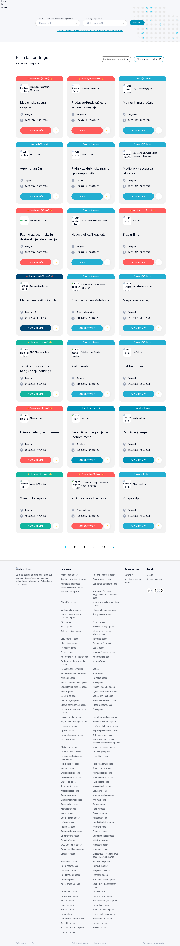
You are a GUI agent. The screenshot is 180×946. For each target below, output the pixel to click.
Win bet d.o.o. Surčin (90, 352)
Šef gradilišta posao (102, 614)
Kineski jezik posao (102, 786)
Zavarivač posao (100, 813)
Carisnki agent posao (70, 700)
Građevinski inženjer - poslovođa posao (71, 616)
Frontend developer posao (73, 927)
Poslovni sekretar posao (104, 575)
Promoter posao (100, 875)
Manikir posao (99, 927)
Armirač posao (99, 800)
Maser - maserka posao (104, 687)
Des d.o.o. (86, 418)
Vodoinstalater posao (71, 610)
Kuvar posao (98, 682)
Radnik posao (99, 809)
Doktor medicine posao (103, 836)
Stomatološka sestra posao (73, 673)
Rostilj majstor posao (70, 875)
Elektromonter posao (70, 591)
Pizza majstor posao (102, 705)
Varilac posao (67, 813)
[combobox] (39, 23)
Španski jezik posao (102, 768)
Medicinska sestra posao (104, 610)
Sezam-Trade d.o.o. (90, 88)
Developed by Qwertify (153, 943)
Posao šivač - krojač (102, 643)
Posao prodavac (68, 648)
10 (103, 547)
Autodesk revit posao (103, 735)
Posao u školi (99, 891)
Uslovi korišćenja (99, 943)
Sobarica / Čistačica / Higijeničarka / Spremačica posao (105, 594)
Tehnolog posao (100, 639)
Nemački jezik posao (102, 773)
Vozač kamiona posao (103, 696)
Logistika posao (100, 756)
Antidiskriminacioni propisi (133, 581)
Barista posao (67, 909)
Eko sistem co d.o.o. (39, 220)
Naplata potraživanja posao (105, 730)
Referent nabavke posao (72, 735)
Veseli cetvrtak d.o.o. (142, 286)
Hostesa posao (68, 879)
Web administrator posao (104, 879)
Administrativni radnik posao (74, 579)
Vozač (96, 669)
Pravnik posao (67, 691)
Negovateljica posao (102, 657)
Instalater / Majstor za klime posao (106, 604)
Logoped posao (68, 932)
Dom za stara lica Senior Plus (95, 220)
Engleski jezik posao (70, 773)
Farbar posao (99, 622)
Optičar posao (67, 730)
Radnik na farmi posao (103, 764)
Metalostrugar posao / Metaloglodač (103, 633)
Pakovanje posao (69, 861)
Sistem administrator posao (73, 705)
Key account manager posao (74, 721)
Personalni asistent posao (105, 721)
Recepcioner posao (102, 579)
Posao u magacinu (101, 861)
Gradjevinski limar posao (104, 914)
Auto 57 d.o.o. (36, 154)
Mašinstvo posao (69, 747)
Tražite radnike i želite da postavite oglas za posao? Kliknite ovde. (90, 30)
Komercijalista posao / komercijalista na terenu (72, 585)
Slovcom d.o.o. (139, 484)
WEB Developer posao (71, 845)
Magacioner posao (69, 643)
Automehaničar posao (71, 631)
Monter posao (67, 900)
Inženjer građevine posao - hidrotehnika (73, 758)
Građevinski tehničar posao (105, 726)
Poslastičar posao (69, 896)
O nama (150, 575)
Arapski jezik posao (70, 791)
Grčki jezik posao (69, 782)
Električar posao (68, 602)
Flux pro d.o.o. (36, 418)
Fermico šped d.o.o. (39, 286)
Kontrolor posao (100, 849)
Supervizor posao (69, 905)
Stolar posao (98, 648)
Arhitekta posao (68, 739)
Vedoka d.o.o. (139, 418)
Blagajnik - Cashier (101, 870)
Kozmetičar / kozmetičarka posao (73, 711)
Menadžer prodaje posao (104, 700)
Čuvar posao (98, 709)
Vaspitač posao (100, 661)
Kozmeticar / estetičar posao (74, 657)
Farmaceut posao (69, 726)
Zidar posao (66, 622)
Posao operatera (68, 795)
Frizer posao (67, 652)
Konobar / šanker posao (104, 652)
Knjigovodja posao (69, 575)
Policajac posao (100, 923)
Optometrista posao (70, 836)
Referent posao (68, 914)
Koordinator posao (69, 866)
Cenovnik (129, 575)
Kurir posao (98, 673)
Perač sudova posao (102, 896)
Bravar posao (67, 626)
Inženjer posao (67, 822)
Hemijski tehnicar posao (104, 822)
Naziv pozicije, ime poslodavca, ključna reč (56, 18)
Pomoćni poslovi (100, 866)
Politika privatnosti (80, 943)
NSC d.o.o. (137, 352)
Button (133, 18)
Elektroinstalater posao (71, 800)
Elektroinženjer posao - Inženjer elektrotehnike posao (106, 741)
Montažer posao (68, 809)
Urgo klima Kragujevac (143, 88)
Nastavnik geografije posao (105, 900)
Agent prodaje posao (70, 884)
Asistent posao (100, 818)
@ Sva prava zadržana (26, 943)
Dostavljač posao (101, 905)
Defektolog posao (69, 696)
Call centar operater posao (105, 584)
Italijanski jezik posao (71, 777)
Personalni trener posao (72, 831)
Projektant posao (69, 827)
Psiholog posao (100, 678)
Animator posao (68, 678)
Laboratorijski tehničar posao (74, 687)
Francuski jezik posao (103, 777)
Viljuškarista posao (101, 840)
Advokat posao (100, 831)
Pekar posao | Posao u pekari (74, 682)
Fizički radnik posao (70, 764)
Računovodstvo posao (71, 717)
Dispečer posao (68, 870)
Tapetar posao (99, 804)
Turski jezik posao (69, 786)
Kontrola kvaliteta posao (104, 795)
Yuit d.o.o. (137, 220)
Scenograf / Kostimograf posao (104, 885)
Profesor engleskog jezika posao (73, 663)
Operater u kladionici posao (105, 717)
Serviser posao (100, 791)
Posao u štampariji (101, 751)
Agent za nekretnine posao (105, 691)
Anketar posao (99, 827)
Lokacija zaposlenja (94, 18)
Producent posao (69, 891)
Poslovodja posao (69, 804)
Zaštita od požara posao (104, 909)
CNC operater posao (70, 639)
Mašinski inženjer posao (104, 626)
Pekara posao (67, 768)
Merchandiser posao (102, 918)
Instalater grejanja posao (104, 747)
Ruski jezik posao (101, 782)
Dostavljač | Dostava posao (73, 849)
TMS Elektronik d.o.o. (39, 352)
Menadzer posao (100, 845)
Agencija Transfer (38, 484)
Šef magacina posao (70, 818)
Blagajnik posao (68, 854)
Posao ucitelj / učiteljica (72, 669)
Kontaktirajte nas (154, 579)
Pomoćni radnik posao (71, 751)
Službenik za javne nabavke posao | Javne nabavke (105, 855)
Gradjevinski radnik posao (72, 918)
